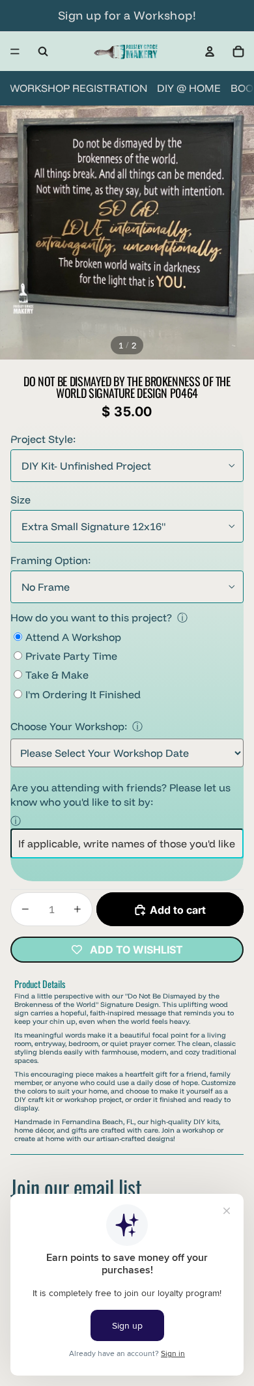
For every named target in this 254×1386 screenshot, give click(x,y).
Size (20, 499)
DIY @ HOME (189, 87)
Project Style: (43, 439)
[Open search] (43, 51)
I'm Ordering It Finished (83, 694)
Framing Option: (50, 560)
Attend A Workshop (73, 637)
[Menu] (15, 51)
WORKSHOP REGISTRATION (78, 87)
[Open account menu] (209, 51)
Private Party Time (71, 655)
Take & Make (57, 674)
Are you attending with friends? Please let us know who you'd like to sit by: (120, 794)
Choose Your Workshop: (68, 726)
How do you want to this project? (91, 617)
